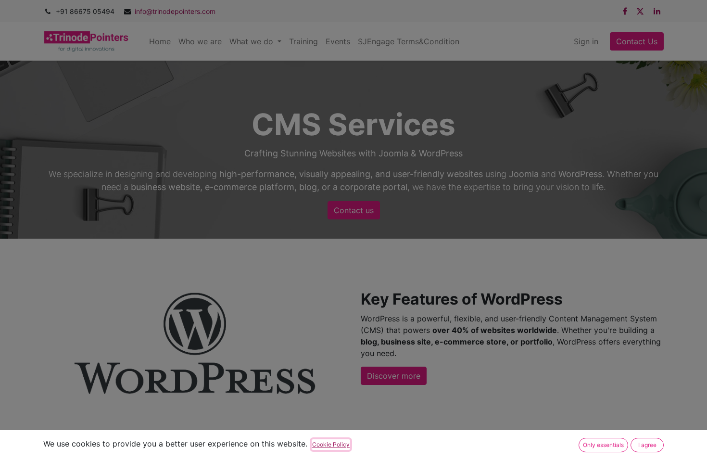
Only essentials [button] (603, 444)
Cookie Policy (331, 444)
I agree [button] (647, 444)
